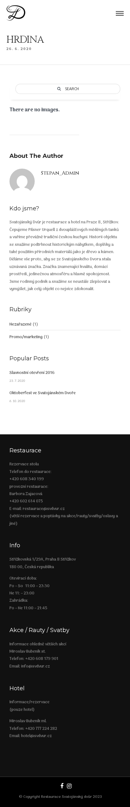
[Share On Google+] (41, 782)
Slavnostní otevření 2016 (32, 372)
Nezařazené (20, 324)
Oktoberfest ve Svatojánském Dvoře (42, 393)
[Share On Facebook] (12, 782)
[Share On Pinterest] (30, 782)
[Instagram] (69, 786)
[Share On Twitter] (21, 782)
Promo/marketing (26, 337)
